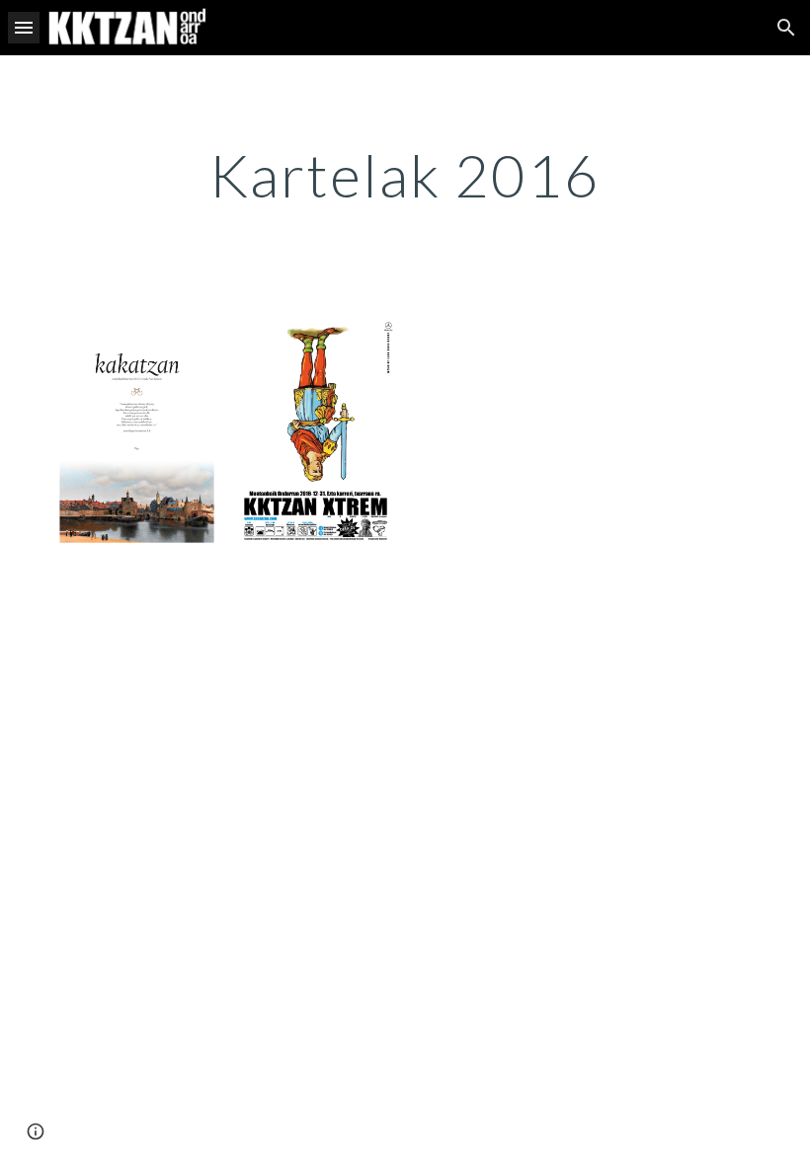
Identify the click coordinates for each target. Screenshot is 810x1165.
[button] (23, 27)
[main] (405, 174)
